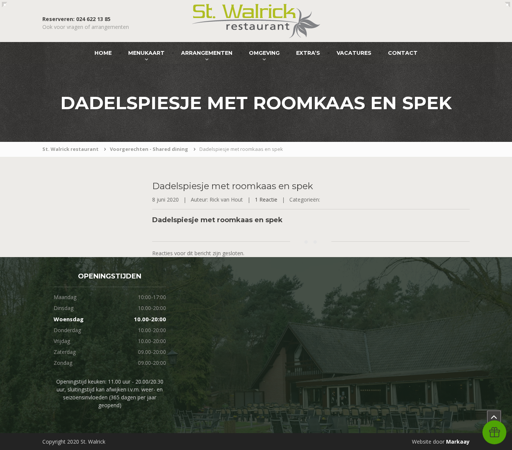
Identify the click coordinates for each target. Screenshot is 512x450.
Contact (403, 53)
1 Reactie (266, 199)
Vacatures (354, 53)
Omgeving (264, 53)
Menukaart (146, 53)
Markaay (458, 441)
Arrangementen (206, 53)
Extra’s (308, 53)
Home (103, 53)
